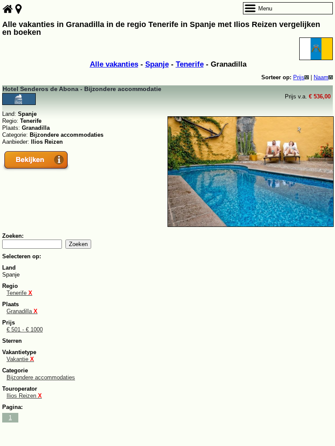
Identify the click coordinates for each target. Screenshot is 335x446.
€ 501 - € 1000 (25, 329)
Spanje (157, 64)
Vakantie (20, 359)
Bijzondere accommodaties (41, 377)
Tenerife (190, 64)
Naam (321, 77)
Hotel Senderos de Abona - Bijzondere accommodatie (82, 88)
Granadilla (22, 311)
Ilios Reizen (24, 395)
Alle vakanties (114, 64)
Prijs (298, 77)
